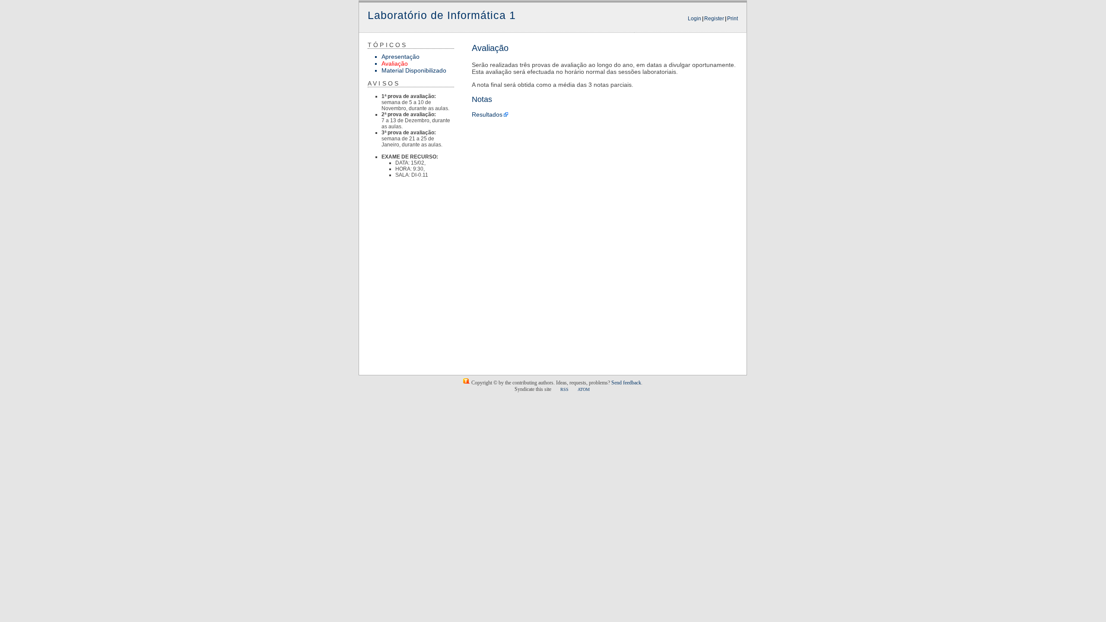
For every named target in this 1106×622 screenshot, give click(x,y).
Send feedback (626, 383)
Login (694, 19)
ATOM (584, 389)
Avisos (384, 83)
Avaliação (394, 63)
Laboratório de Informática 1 (442, 15)
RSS (564, 389)
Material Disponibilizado (413, 70)
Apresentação (400, 56)
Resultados (487, 114)
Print (732, 19)
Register (714, 19)
